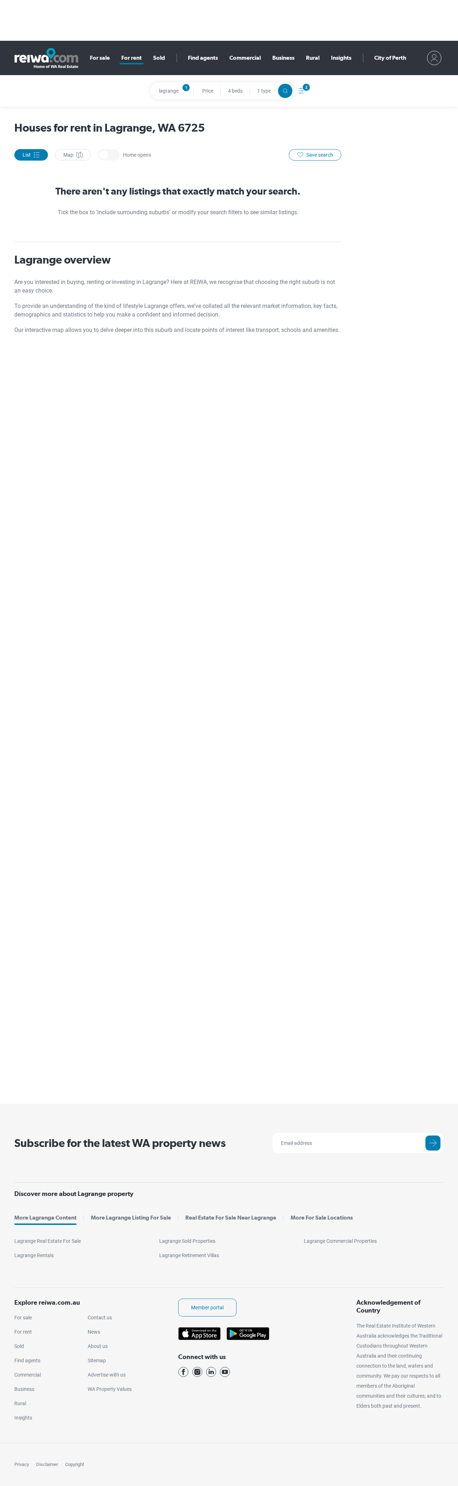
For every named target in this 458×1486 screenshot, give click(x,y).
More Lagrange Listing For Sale (131, 1217)
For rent (131, 57)
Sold (159, 57)
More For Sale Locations (322, 1217)
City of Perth (390, 57)
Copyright (74, 1464)
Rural (313, 57)
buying (75, 282)
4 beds (235, 91)
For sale (100, 57)
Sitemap (97, 1360)
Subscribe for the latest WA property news (120, 1143)
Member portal (207, 1307)
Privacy (21, 1464)
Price (207, 91)
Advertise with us (107, 1375)
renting (96, 282)
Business (283, 57)
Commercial (245, 57)
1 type (264, 91)
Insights (341, 57)
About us (98, 1346)
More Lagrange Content (45, 1217)
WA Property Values (110, 1389)
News (94, 1332)
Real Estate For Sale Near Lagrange (230, 1217)
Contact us (100, 1317)
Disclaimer (47, 1464)
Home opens (109, 155)
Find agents (203, 57)
